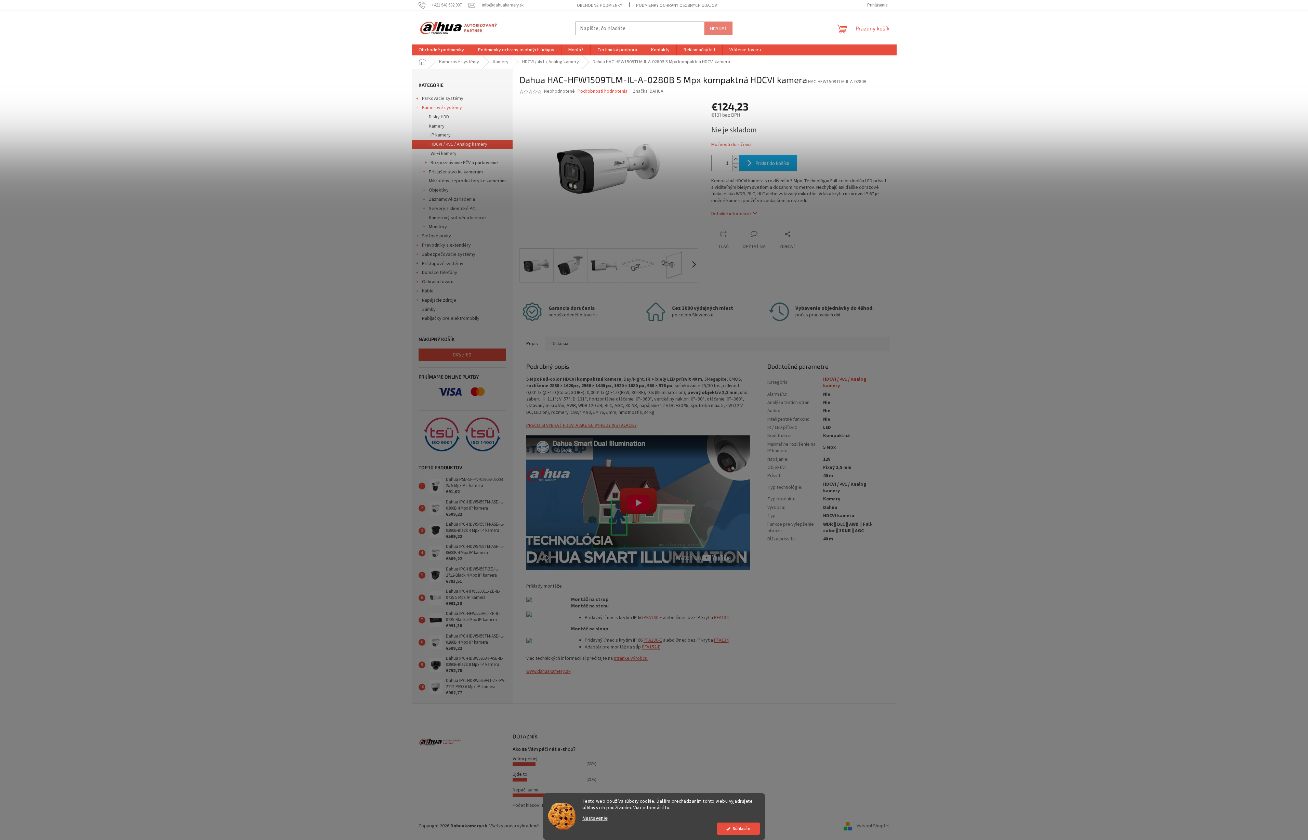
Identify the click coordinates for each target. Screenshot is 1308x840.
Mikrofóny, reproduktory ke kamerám (467, 181)
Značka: (648, 91)
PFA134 (721, 617)
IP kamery (441, 135)
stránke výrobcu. (631, 658)
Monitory (438, 226)
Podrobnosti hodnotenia (602, 91)
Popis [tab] (532, 343)
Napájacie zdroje (439, 300)
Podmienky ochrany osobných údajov (676, 5)
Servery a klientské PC (452, 208)
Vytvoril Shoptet (873, 826)
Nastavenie (595, 818)
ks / (462, 354)
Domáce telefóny (439, 272)
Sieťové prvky (436, 236)
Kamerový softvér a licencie (457, 217)
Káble (428, 291)
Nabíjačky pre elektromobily (450, 318)
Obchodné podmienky (599, 5)
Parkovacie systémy (442, 98)
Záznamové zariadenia (452, 199)
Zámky (429, 309)
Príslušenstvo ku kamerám (456, 172)
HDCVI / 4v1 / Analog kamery (459, 144)
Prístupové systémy (442, 263)
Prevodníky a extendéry (446, 245)
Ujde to (520, 774)
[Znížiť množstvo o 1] (735, 167)
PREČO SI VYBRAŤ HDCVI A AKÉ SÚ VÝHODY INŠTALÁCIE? (581, 425)
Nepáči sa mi (525, 790)
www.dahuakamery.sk (548, 671)
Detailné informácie (731, 213)
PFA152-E (651, 647)
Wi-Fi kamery (444, 153)
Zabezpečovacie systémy (448, 254)
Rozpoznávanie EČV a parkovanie (464, 162)
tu (667, 807)
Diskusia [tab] (560, 343)
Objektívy (439, 190)
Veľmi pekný (525, 759)
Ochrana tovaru (437, 281)
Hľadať (718, 28)
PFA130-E (653, 617)
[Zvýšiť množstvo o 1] (735, 159)
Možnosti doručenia (731, 145)
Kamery (437, 126)
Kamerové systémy (442, 107)
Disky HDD (439, 117)
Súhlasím (741, 828)
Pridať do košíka (772, 163)
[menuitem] (441, 49)
